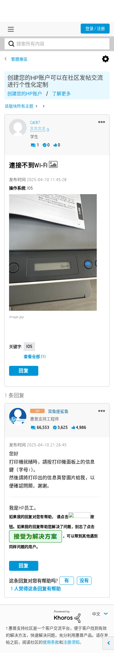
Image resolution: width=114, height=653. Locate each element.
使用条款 (51, 642)
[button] (101, 122)
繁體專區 (19, 59)
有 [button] (66, 580)
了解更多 (61, 93)
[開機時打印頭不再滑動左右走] (43, 106)
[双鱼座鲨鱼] (18, 416)
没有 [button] (84, 580)
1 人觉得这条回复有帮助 (36, 589)
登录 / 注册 (95, 28)
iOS (29, 346)
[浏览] (9, 29)
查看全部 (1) (35, 356)
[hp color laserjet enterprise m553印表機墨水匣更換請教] (37, 106)
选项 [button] (105, 59)
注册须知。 (73, 642)
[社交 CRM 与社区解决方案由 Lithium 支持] (67, 616)
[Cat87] (18, 127)
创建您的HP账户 (24, 93)
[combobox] (57, 44)
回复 (24, 371)
